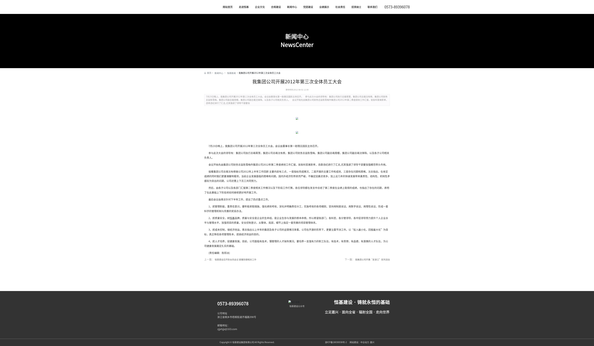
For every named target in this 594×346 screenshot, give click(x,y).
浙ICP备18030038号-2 (336, 342)
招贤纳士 (356, 7)
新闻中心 (292, 7)
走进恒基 (244, 7)
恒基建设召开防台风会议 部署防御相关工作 (235, 259)
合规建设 (276, 7)
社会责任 (340, 7)
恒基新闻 (231, 73)
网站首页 (228, 7)
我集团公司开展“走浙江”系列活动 (372, 259)
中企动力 (364, 342)
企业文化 (260, 7)
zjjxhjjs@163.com (227, 329)
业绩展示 (324, 7)
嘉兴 (372, 342)
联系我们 (372, 7)
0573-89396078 (233, 303)
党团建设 (308, 7)
